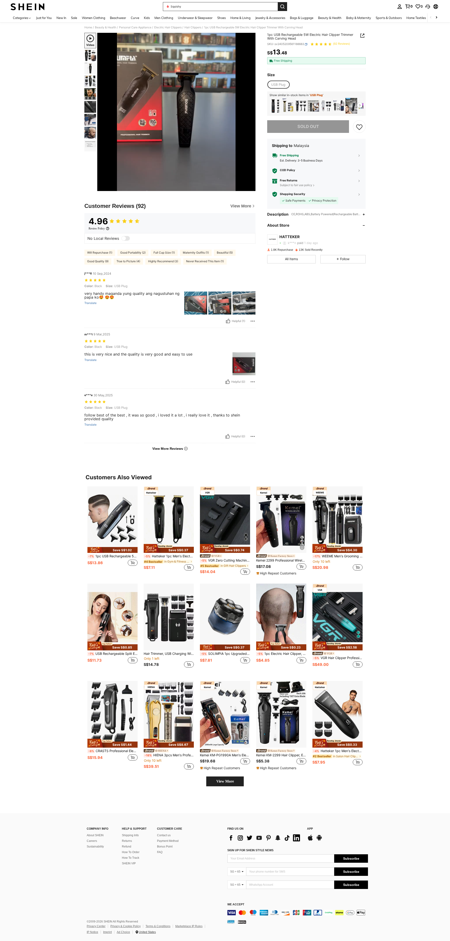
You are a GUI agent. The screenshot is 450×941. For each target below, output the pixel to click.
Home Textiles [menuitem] (416, 18)
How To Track (130, 857)
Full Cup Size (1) (164, 252)
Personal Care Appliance (135, 27)
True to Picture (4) (128, 261)
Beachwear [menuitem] (118, 18)
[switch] (125, 238)
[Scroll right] (436, 17)
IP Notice (92, 932)
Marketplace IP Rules (188, 926)
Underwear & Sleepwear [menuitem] (195, 18)
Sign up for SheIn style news (250, 850)
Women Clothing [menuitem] (93, 18)
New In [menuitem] (61, 18)
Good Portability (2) (133, 252)
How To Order (130, 852)
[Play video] (176, 112)
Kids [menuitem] (147, 18)
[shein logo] (28, 6)
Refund (126, 846)
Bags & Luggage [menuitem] (301, 18)
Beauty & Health (105, 27)
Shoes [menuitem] (221, 18)
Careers (92, 841)
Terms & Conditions (158, 926)
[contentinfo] (297, 912)
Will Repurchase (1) (99, 252)
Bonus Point (164, 846)
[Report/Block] (252, 321)
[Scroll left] (430, 17)
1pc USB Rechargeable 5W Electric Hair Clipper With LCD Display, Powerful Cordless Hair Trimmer (113, 556)
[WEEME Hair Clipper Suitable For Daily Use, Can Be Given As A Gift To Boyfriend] (313, 106)
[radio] (278, 85)
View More (225, 781)
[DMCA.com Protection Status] (242, 921)
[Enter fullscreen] (250, 187)
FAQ (159, 852)
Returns (127, 841)
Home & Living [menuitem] (240, 18)
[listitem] (275, 106)
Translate (90, 303)
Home (88, 27)
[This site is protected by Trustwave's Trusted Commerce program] (230, 921)
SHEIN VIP (129, 863)
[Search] (282, 6)
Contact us (164, 835)
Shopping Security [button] (292, 194)
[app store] (310, 840)
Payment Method (168, 841)
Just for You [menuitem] (44, 18)
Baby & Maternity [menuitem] (358, 18)
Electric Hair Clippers (168, 27)
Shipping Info (130, 835)
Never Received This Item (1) (205, 261)
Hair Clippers (192, 27)
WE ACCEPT (235, 904)
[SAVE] (359, 126)
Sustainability (95, 846)
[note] (112, 550)
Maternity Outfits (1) (196, 252)
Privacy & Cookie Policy (125, 926)
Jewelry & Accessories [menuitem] (270, 18)
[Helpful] (228, 321)
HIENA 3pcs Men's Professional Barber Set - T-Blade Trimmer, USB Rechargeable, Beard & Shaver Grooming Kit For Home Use (169, 755)
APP (310, 828)
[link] (409, 6)
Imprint (107, 932)
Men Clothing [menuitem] (163, 18)
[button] (428, 6)
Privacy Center (96, 926)
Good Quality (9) (98, 261)
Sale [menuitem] (74, 18)
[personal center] (399, 6)
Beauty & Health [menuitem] (329, 18)
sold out (308, 126)
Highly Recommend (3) (163, 261)
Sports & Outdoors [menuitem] (389, 18)
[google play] (319, 840)
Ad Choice (123, 932)
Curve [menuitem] (135, 18)
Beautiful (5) (225, 252)
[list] (264, 837)
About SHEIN (95, 835)
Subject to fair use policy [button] (296, 185)
